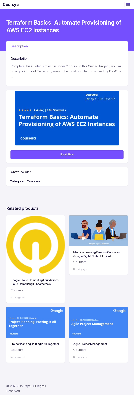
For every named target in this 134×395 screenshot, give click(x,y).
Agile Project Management (90, 344)
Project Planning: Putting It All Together (34, 344)
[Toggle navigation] (128, 4)
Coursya (11, 4)
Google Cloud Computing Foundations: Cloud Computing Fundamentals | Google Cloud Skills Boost (34, 284)
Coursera (33, 181)
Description (19, 46)
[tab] (19, 46)
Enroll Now (67, 154)
